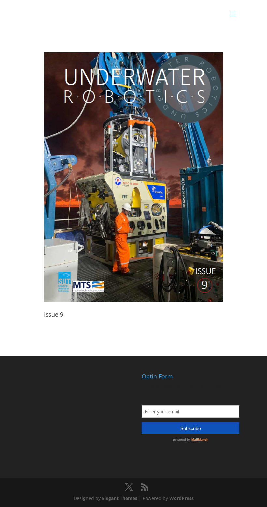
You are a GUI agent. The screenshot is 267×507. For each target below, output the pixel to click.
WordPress (181, 498)
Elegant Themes (119, 498)
